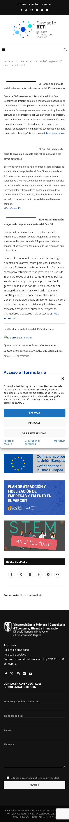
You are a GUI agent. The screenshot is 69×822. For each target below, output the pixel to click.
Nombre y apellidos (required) (21, 701)
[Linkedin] (37, 9)
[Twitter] (26, 9)
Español (34, 4)
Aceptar (34, 413)
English (47, 4)
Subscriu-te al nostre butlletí (23, 595)
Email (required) (13, 715)
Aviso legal (10, 645)
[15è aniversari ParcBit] (18, 337)
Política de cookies (9, 442)
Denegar (34, 423)
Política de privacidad (16, 649)
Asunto (8, 730)
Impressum (59, 440)
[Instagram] (32, 9)
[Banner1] (34, 463)
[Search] (65, 49)
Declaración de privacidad (32, 442)
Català (21, 4)
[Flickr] (42, 9)
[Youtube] (47, 9)
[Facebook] (21, 9)
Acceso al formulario (25, 372)
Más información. (55, 133)
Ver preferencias (34, 433)
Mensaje (9, 744)
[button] (63, 379)
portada (8, 61)
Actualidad (26, 61)
